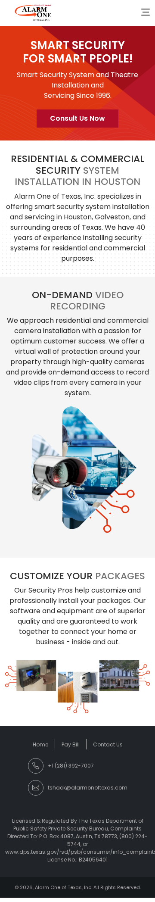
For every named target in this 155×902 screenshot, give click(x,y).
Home (40, 744)
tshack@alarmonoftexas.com (87, 787)
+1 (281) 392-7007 (71, 765)
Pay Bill (71, 744)
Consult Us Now (77, 118)
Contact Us (108, 744)
